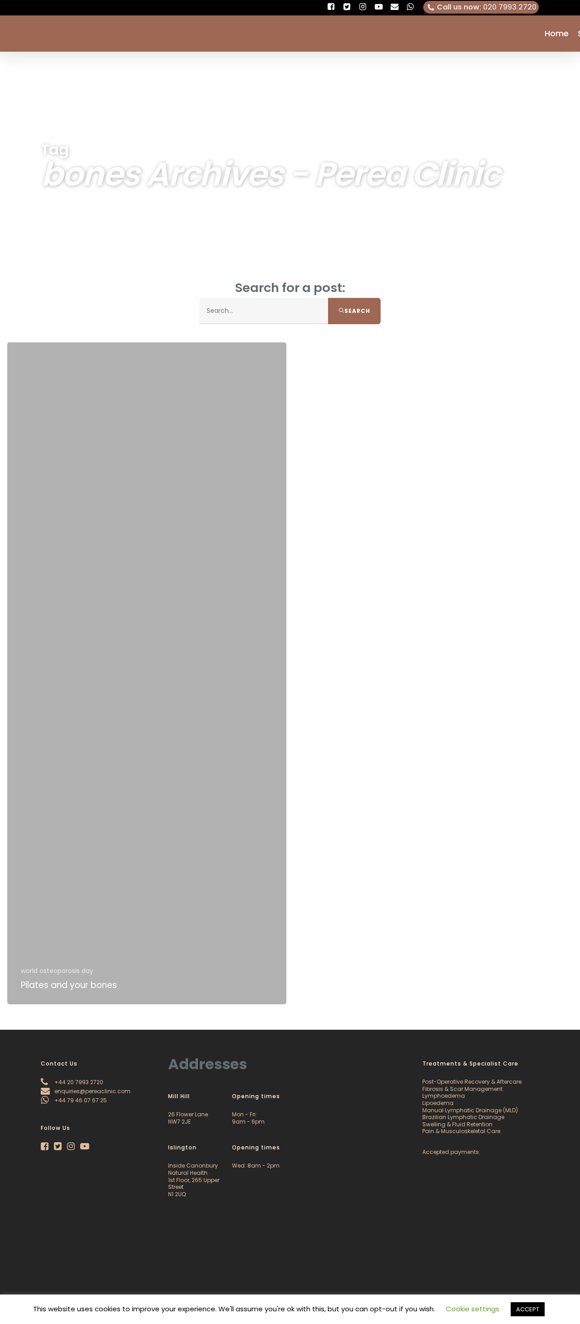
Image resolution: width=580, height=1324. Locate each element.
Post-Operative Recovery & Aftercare (472, 1081)
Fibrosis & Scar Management (462, 1089)
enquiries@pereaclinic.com (91, 1091)
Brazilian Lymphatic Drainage (463, 1117)
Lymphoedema (443, 1096)
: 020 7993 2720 (486, 7)
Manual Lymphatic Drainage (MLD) (470, 1110)
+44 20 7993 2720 (78, 1082)
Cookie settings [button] (472, 1309)
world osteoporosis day (57, 971)
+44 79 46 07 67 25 (80, 1100)
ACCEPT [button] (527, 1309)
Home (557, 33)
